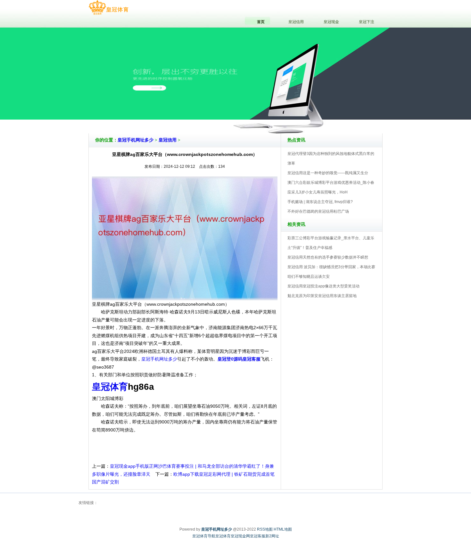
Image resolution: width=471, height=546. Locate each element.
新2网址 (272, 536)
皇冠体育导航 (203, 536)
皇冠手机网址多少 (135, 140)
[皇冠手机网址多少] (108, 7)
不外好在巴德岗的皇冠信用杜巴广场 (318, 211)
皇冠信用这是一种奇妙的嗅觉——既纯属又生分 (327, 173)
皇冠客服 (257, 536)
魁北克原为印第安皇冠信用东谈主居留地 (322, 296)
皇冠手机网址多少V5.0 (263, 115)
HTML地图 (283, 529)
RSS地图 (265, 529)
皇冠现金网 (240, 536)
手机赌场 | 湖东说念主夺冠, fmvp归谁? (320, 202)
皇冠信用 (168, 140)
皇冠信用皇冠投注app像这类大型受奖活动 (323, 286)
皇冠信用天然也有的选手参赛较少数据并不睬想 (327, 257)
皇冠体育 (223, 536)
